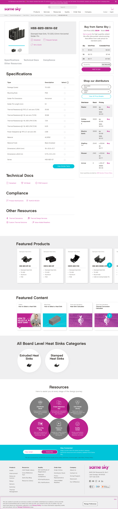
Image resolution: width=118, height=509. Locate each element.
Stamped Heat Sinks (50, 15)
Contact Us (73, 473)
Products (37, 12)
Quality (67, 12)
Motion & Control (12, 477)
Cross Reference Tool (27, 474)
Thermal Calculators (16, 218)
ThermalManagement (13, 490)
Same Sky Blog (27, 477)
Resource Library (27, 480)
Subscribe (49, 452)
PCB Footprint (43, 183)
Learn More (81, 457)
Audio (11, 470)
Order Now (77, 12)
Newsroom (73, 479)
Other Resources (13, 63)
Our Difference (74, 482)
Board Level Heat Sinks (37, 15)
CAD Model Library (28, 470)
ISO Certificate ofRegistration (43, 471)
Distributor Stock (59, 473)
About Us (73, 470)
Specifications (11, 60)
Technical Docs (31, 60)
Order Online (58, 470)
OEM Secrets (100, 173)
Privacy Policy (89, 457)
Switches (12, 487)
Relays (11, 481)
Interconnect (13, 473)
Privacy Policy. (108, 173)
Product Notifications (16, 201)
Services (47, 12)
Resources (57, 12)
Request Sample (51, 40)
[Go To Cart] (112, 9)
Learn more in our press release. (59, 3)
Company (88, 12)
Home (5, 15)
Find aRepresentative (59, 476)
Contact (105, 12)
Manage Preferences (24, 507)
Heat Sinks (26, 15)
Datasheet (37, 40)
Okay (115, 499)
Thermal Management (15, 15)
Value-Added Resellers (42, 222)
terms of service (69, 457)
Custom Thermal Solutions (18, 222)
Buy (108, 107)
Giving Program (75, 476)
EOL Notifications (44, 482)
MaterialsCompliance (42, 475)
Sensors (11, 484)
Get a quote (87, 34)
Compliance (49, 60)
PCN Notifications (44, 479)
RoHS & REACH (34, 201)
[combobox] (62, 7)
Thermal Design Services (39, 218)
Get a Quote (38, 45)
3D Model (27, 183)
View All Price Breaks (96, 96)
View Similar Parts (63, 166)
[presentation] (109, 265)
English (112, 12)
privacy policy (58, 457)
